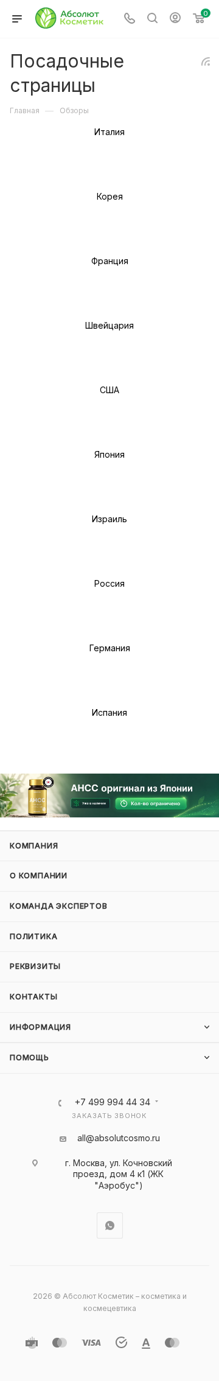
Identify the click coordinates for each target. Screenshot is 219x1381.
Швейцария (109, 325)
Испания (109, 712)
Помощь (29, 1057)
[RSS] (205, 61)
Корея (110, 196)
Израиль (109, 519)
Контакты (33, 996)
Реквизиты (35, 966)
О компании (39, 875)
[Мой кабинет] (175, 19)
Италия (109, 132)
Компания (34, 845)
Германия (109, 648)
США (109, 390)
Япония (109, 454)
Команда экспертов (59, 906)
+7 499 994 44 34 (112, 1102)
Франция (109, 261)
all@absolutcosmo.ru (118, 1138)
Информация (40, 1027)
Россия (109, 583)
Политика (33, 936)
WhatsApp (110, 1225)
